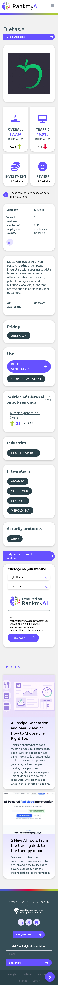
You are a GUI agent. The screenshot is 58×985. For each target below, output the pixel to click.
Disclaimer (27, 974)
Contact (36, 981)
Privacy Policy (44, 974)
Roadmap (22, 981)
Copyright (12, 974)
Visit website (15, 36)
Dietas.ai (14, 29)
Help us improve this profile (20, 556)
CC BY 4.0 (45, 902)
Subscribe (15, 962)
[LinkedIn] (10, 242)
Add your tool (23, 934)
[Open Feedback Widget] (50, 977)
